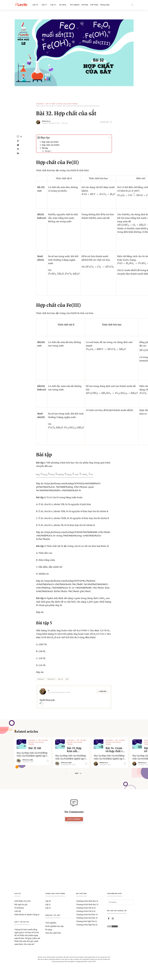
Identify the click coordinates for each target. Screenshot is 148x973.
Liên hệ (17, 911)
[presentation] (98, 194)
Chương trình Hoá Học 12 (87, 914)
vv (49, 121)
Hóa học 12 (51, 679)
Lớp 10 (35, 5)
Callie (31, 760)
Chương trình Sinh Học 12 (87, 904)
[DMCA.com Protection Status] (112, 927)
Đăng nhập (104, 5)
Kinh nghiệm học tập (54, 926)
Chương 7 (41, 679)
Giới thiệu (94, 5)
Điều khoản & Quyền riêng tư (26, 914)
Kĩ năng (48, 929)
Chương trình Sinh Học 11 (87, 901)
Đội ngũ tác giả (20, 904)
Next (77, 773)
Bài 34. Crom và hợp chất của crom (116, 750)
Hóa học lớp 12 (50, 106)
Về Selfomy (19, 908)
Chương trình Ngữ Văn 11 (86, 925)
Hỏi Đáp (85, 5)
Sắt (67, 679)
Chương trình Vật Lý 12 (86, 908)
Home (38, 106)
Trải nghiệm (75, 5)
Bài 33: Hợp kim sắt (74, 750)
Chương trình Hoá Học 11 (86, 918)
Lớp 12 (53, 5)
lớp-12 (60, 679)
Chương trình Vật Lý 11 (85, 911)
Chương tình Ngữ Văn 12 (86, 921)
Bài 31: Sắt (34, 748)
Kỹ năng (62, 5)
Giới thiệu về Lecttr (22, 901)
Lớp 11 (44, 5)
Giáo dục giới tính (53, 933)
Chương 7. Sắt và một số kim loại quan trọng (57, 104)
